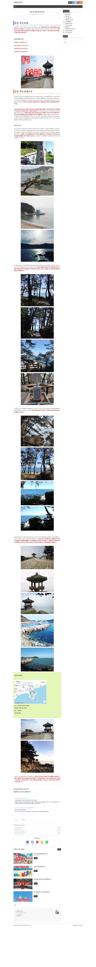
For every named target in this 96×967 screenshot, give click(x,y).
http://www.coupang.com (19, 798)
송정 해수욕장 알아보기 (18, 829)
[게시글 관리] (19, 820)
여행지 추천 (34, 14)
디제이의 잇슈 (17, 2)
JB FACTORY (80, 925)
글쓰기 (65, 42)
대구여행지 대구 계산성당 (18, 833)
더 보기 (59, 849)
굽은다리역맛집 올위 (20, 809)
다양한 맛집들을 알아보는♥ (21, 912)
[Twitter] (75, 2)
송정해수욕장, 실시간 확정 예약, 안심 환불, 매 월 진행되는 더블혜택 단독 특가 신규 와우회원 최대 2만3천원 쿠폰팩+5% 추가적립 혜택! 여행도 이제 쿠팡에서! (37, 802)
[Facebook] (72, 2)
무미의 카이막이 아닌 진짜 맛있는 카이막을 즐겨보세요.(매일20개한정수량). (32, 811)
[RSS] (81, 2)
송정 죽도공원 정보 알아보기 (37, 12)
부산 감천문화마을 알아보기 (19, 827)
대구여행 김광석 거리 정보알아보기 (20, 830)
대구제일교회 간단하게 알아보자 (19, 832)
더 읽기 (35, 858)
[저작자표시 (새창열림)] (26, 819)
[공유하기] (17, 820)
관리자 (65, 39)
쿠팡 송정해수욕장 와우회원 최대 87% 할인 (26, 800)
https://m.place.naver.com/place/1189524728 (23, 807)
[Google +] (78, 2)
